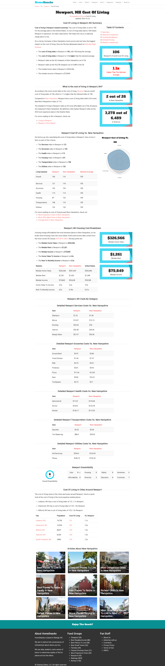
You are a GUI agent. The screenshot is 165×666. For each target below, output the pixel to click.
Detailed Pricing (108, 40)
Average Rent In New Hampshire (50, 220)
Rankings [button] (119, 2)
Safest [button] (87, 2)
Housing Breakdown (109, 37)
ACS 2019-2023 (62, 239)
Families (74, 648)
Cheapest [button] (95, 2)
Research (74, 656)
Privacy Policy (109, 645)
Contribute (108, 643)
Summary (105, 32)
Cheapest (74, 637)
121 (70, 520)
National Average (86, 172)
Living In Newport (45, 120)
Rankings (74, 658)
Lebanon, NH (41, 520)
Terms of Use (109, 648)
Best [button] (80, 2)
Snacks (44, 2)
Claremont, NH (41, 525)
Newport (46, 6)
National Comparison (110, 35)
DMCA (106, 650)
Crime (83, 16)
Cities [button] (75, 2)
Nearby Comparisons (110, 42)
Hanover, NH (41, 535)
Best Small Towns (77, 645)
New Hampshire (51, 98)
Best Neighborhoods (79, 640)
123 (70, 530)
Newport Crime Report (47, 123)
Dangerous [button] (109, 2)
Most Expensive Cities (79, 653)
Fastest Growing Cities (79, 650)
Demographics (75, 16)
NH (41, 6)
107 (70, 525)
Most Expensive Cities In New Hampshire (54, 215)
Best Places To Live (78, 643)
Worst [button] (102, 2)
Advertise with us (110, 640)
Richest (74, 661)
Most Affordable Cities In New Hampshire (54, 217)
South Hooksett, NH (43, 539)
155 (70, 535)
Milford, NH (40, 530)
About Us (127, 2)
